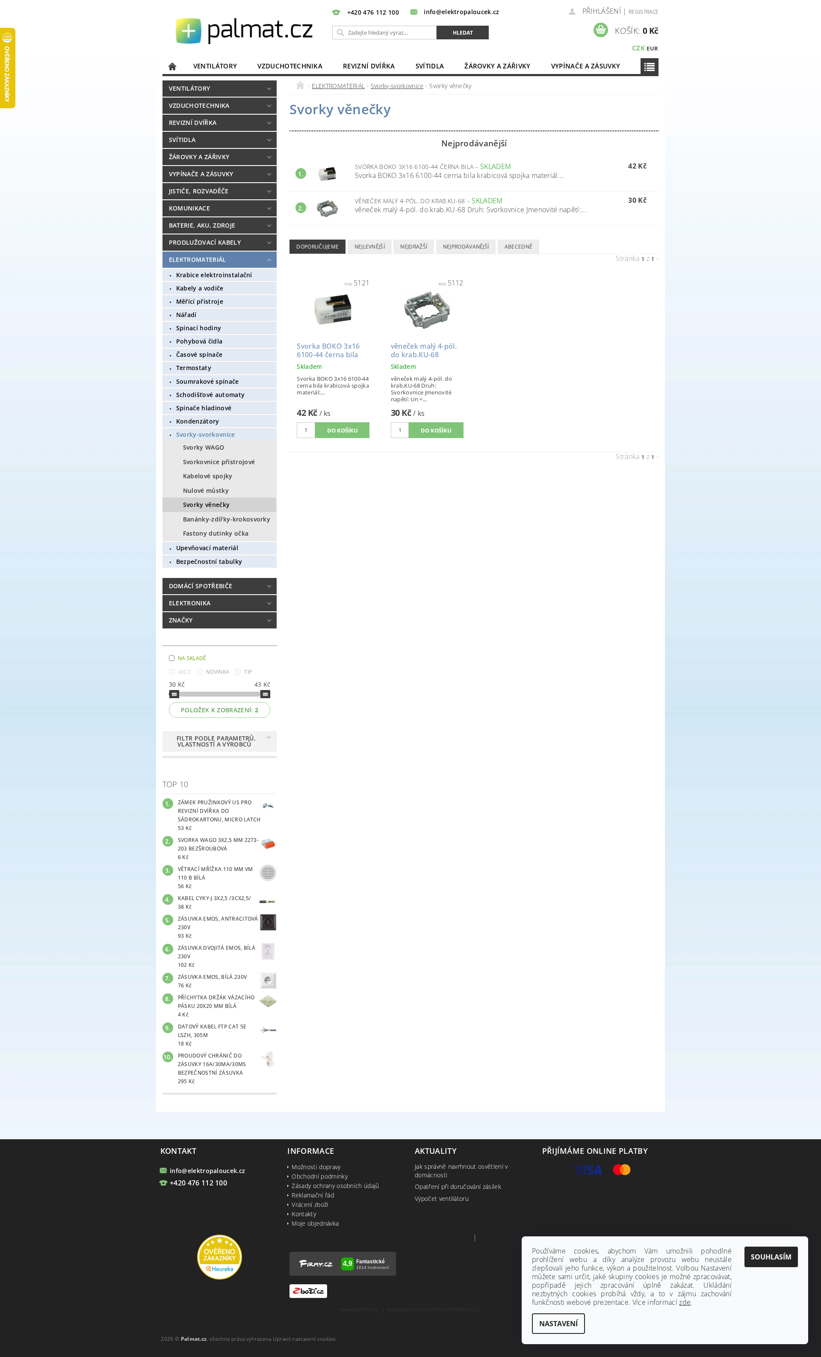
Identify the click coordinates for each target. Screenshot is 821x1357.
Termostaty (193, 368)
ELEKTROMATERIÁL (197, 259)
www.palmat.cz (359, 1310)
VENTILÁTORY (215, 66)
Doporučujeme (317, 246)
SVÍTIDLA (430, 66)
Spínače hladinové (203, 408)
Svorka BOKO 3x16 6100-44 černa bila (433, 167)
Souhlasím (771, 1257)
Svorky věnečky (206, 505)
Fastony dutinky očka (215, 533)
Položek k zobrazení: (219, 710)
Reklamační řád (313, 1195)
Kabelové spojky (208, 476)
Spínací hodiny (198, 328)
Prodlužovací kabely (205, 242)
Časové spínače (199, 354)
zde (685, 1302)
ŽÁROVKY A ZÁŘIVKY (497, 66)
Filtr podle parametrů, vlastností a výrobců (216, 741)
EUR (652, 48)
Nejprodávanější (466, 246)
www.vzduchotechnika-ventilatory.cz (434, 1310)
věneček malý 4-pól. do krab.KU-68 (429, 201)
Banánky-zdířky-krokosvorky (226, 519)
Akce (184, 672)
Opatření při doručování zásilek (458, 1186)
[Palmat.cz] (245, 30)
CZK (638, 48)
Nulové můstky (206, 490)
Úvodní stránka (172, 66)
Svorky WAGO (203, 447)
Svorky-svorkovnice (205, 434)
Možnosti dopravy (316, 1167)
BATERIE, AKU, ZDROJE (202, 225)
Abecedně (519, 246)
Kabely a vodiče (200, 288)
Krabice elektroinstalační (214, 275)
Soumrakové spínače (207, 381)
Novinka (217, 672)
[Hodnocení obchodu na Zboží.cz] (308, 1290)
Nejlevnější (369, 246)
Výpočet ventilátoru (442, 1198)
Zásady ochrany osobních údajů (335, 1186)
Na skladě (192, 658)
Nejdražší (413, 246)
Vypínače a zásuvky (585, 66)
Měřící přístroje (199, 301)
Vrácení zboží (310, 1204)
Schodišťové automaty (210, 395)
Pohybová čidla (199, 341)
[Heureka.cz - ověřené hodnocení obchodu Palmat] (219, 1256)
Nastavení (558, 1323)
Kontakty (304, 1214)
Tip (248, 672)
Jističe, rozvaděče (199, 191)
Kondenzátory (197, 421)
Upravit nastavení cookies (304, 1338)
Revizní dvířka (369, 66)
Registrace (644, 11)
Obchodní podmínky (319, 1176)
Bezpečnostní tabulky (209, 561)
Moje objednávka (315, 1223)
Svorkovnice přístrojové (219, 462)
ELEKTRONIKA (190, 603)
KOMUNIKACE (189, 208)
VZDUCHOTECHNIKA (289, 66)
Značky (181, 620)
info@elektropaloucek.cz (207, 1171)
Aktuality (436, 1151)
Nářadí (186, 315)
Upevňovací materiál (207, 548)
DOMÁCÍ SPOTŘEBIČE (200, 586)
